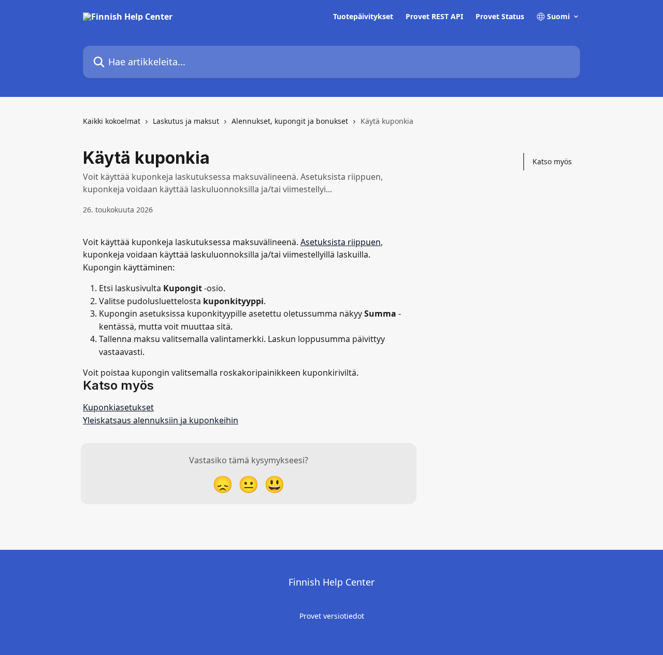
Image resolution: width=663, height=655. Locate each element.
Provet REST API (434, 16)
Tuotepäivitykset (363, 16)
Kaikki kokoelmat (111, 121)
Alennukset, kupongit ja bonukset (290, 121)
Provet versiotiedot (331, 616)
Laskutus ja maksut (186, 121)
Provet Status (499, 16)
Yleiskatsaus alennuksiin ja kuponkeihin (160, 420)
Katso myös (552, 161)
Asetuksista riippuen (340, 242)
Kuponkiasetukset (118, 407)
